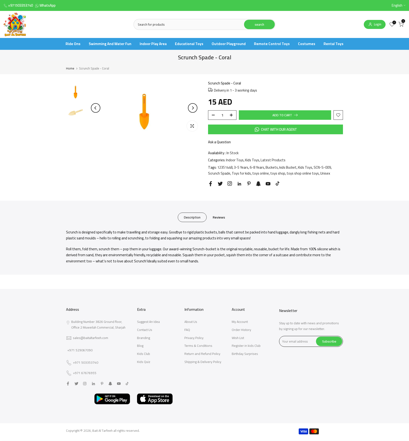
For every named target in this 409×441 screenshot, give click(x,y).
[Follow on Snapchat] (258, 183)
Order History (241, 330)
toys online (260, 173)
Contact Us (144, 330)
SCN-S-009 (322, 167)
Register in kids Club (246, 346)
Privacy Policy (194, 338)
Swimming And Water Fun (110, 44)
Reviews (219, 217)
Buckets (272, 167)
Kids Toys (252, 160)
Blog (140, 346)
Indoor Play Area (153, 44)
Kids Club (143, 354)
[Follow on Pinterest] (249, 183)
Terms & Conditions (198, 346)
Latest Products (273, 160)
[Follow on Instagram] (229, 183)
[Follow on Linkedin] (239, 183)
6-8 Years (257, 167)
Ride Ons (73, 44)
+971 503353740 (85, 363)
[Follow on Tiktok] (277, 183)
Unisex (325, 173)
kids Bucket (288, 167)
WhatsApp (48, 5)
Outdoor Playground (229, 44)
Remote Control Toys (272, 44)
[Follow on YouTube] (268, 183)
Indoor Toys (235, 160)
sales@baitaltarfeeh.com (90, 338)
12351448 (224, 167)
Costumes (306, 44)
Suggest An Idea (148, 322)
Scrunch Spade (219, 173)
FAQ (187, 330)
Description (192, 217)
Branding (143, 338)
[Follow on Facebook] (210, 183)
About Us (190, 322)
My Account (240, 322)
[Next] (192, 108)
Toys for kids (241, 173)
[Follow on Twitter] (220, 183)
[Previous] (95, 108)
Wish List (238, 338)
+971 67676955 (84, 373)
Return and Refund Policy (202, 354)
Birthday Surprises (245, 354)
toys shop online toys (303, 173)
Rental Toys (333, 44)
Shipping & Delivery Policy (202, 362)
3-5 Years (241, 167)
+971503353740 (20, 5)
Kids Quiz (143, 362)
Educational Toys (189, 44)
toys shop (277, 173)
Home (70, 68)
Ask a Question (219, 142)
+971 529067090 (80, 350)
